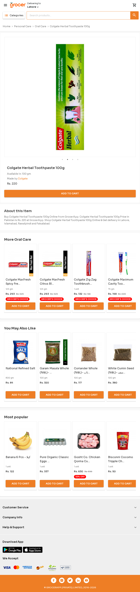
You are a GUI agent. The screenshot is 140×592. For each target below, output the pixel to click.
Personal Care (22, 26)
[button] (14, 15)
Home (6, 26)
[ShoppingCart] (134, 5)
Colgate (23, 178)
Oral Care (40, 26)
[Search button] (134, 14)
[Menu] (5, 5)
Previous (2, 97)
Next (138, 97)
